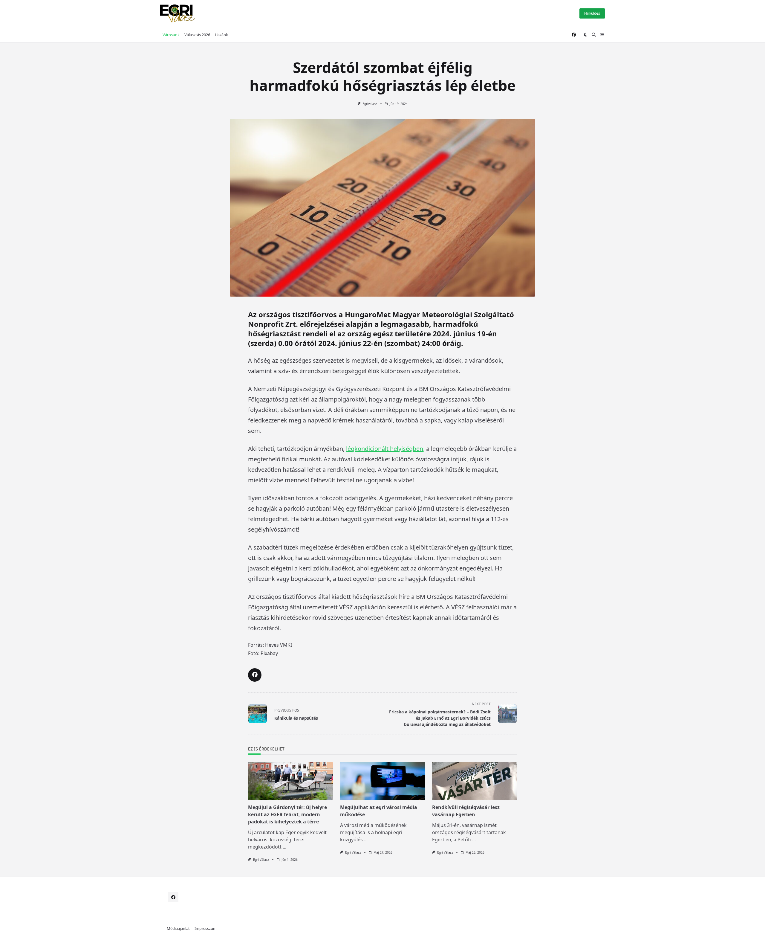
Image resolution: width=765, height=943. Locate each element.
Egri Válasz (261, 859)
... (284, 846)
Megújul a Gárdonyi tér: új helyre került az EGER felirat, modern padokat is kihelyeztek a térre (287, 814)
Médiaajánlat (178, 928)
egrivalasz (369, 104)
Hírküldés (592, 13)
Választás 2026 (197, 34)
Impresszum (206, 928)
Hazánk (221, 34)
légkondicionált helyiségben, (385, 449)
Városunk (171, 34)
